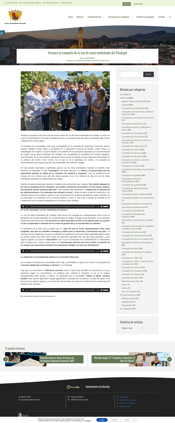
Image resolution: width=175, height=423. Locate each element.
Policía (124, 285)
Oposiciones (127, 305)
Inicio (70, 16)
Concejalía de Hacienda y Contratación (138, 169)
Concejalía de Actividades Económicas (138, 118)
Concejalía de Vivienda (131, 274)
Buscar (148, 74)
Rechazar (114, 420)
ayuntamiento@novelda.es (31, 3)
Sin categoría (125, 309)
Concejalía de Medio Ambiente (134, 194)
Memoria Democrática (131, 281)
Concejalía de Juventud (131, 185)
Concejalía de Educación (132, 156)
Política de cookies (127, 403)
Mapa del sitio (125, 406)
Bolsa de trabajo (128, 298)
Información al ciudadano (118, 16)
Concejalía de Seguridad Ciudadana (137, 252)
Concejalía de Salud (130, 249)
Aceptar (102, 420)
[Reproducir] (23, 207)
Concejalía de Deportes (131, 153)
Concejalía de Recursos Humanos (135, 239)
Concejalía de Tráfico (130, 258)
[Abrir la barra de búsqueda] (170, 17)
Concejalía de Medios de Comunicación (138, 198)
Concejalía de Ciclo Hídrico (133, 133)
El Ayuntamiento (94, 16)
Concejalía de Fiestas (130, 166)
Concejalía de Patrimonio (132, 232)
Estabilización (127, 302)
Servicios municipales (145, 16)
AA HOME (124, 95)
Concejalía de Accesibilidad (133, 108)
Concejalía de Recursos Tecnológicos (137, 242)
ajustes (88, 421)
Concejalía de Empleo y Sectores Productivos (91, 61)
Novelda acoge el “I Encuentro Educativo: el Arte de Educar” (114, 359)
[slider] (106, 206)
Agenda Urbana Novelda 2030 (134, 101)
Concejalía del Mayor (130, 278)
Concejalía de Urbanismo (132, 271)
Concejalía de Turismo (131, 267)
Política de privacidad (128, 400)
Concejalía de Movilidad (131, 211)
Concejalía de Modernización (134, 207)
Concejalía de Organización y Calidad (137, 220)
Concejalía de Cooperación (133, 146)
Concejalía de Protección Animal (135, 236)
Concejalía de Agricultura (132, 124)
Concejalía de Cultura (130, 150)
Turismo (161, 16)
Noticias (80, 16)
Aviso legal (124, 397)
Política (125, 288)
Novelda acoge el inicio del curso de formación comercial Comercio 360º (57, 359)
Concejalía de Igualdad (131, 175)
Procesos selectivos (128, 295)
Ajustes (126, 420)
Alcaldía (125, 105)
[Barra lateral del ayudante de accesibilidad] (2, 32)
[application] (65, 207)
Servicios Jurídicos (129, 292)
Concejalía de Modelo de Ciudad (135, 204)
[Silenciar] (101, 207)
